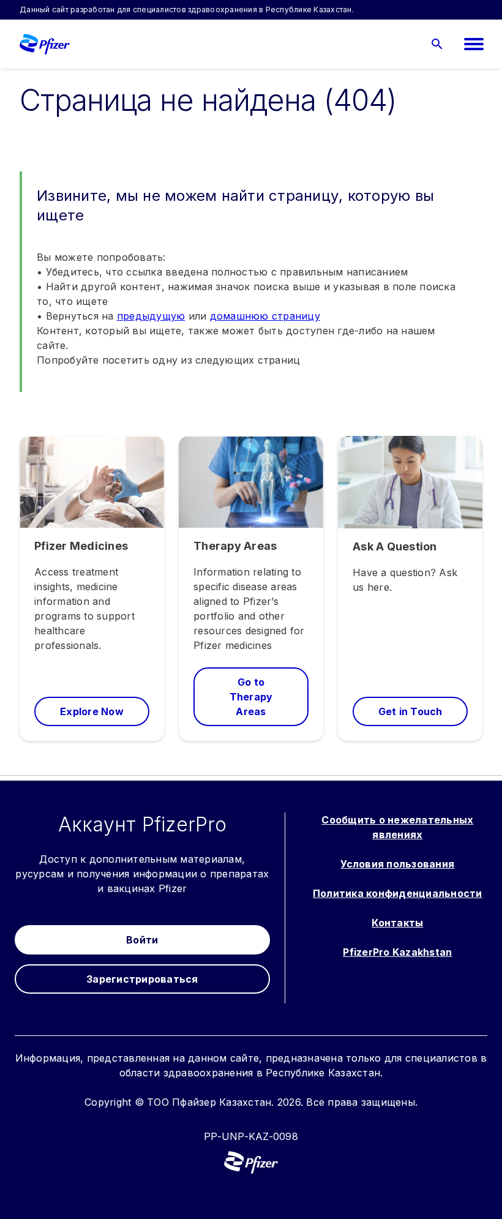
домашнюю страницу (265, 316)
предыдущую (151, 316)
